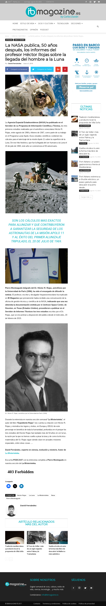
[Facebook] (86, 1)
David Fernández (14, 63)
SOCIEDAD (31, 543)
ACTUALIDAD (9, 40)
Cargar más (85, 197)
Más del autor (36, 524)
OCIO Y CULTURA (45, 23)
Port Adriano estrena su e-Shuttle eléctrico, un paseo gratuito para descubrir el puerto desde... (89, 182)
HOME (15, 23)
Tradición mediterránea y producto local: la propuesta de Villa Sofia (14, 548)
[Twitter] (95, 1)
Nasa (53, 495)
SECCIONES (76, 23)
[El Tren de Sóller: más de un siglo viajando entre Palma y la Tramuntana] (36, 537)
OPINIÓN (34, 29)
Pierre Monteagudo (13, 498)
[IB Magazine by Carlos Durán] (53, 12)
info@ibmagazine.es (50, 595)
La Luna (32, 495)
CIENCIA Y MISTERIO (19, 36)
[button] (98, 26)
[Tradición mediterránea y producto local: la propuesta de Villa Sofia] (14, 537)
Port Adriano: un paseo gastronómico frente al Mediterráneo (89, 164)
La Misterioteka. (12, 453)
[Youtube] (99, 1)
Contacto (36, 604)
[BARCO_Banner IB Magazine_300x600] (86, 97)
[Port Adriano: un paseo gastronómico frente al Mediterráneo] (74, 163)
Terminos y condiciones (51, 604)
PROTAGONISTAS (20, 29)
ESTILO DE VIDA (27, 23)
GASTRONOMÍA (11, 543)
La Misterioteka (42, 495)
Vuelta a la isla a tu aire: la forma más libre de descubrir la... (89, 151)
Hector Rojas (21, 495)
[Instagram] (90, 1)
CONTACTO (50, 2)
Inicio (7, 36)
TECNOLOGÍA (63, 23)
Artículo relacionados (36, 521)
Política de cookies (69, 604)
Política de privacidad (87, 604)
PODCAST (44, 29)
